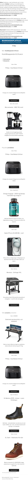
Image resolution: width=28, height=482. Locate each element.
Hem (3, 50)
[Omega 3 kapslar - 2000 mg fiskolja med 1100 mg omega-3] (14, 216)
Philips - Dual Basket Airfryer (14, 68)
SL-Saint (15, 434)
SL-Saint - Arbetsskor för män (14, 437)
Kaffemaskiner (6, 59)
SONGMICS (15, 315)
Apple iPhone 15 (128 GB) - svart (14, 233)
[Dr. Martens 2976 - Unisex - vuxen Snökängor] (14, 420)
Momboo (15, 268)
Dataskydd (16, 477)
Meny (14, 45)
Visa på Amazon (14, 100)
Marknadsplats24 (11, 41)
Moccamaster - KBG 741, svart (14, 107)
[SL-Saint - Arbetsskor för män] (14, 460)
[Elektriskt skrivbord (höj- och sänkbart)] (14, 342)
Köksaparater (6, 60)
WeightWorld (15, 190)
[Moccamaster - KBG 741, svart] (14, 129)
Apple (15, 229)
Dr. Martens (15, 394)
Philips (15, 64)
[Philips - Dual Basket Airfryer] (14, 90)
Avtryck (11, 477)
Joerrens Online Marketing (7, 478)
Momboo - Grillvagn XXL (14, 272)
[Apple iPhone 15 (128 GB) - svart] (14, 255)
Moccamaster (15, 103)
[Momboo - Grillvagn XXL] (14, 295)
